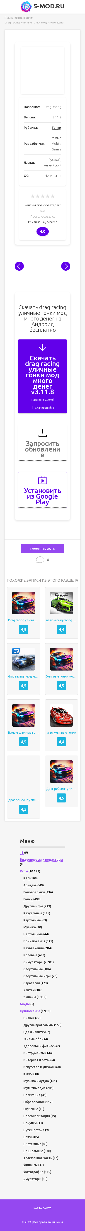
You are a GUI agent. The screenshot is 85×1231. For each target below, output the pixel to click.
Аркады (29, 885)
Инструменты (34, 1053)
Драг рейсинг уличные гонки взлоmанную (61, 789)
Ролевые (30, 955)
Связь (28, 1137)
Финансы (30, 1165)
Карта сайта (42, 1208)
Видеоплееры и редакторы (41, 859)
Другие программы (38, 1025)
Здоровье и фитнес (38, 1046)
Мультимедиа (34, 1088)
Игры (24, 871)
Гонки (56, 127)
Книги (28, 1074)
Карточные (32, 920)
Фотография (33, 1172)
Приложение (30, 1011)
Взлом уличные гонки (23, 732)
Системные (32, 1144)
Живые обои (33, 1039)
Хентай (29, 990)
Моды (25, 1004)
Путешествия (33, 1130)
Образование (34, 1102)
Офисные (30, 1109)
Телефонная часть (37, 1158)
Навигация (31, 1095)
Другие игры (33, 906)
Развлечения (33, 948)
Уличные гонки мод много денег (61, 676)
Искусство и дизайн (39, 1067)
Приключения (34, 941)
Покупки (30, 1123)
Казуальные (32, 913)
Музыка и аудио (36, 1081)
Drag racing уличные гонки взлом (23, 620)
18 (22, 852)
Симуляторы (33, 962)
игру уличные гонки (61, 732)
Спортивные (33, 969)
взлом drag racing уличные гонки (61, 620)
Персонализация (36, 1116)
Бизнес (28, 1018)
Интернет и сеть (36, 1060)
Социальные (33, 1151)
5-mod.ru (48, 5)
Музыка (29, 927)
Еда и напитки (34, 1032)
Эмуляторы (32, 1179)
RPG (26, 878)
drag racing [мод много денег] (23, 676)
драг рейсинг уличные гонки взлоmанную (23, 800)
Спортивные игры (37, 976)
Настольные (33, 934)
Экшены (29, 997)
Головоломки (34, 892)
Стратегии (31, 983)
